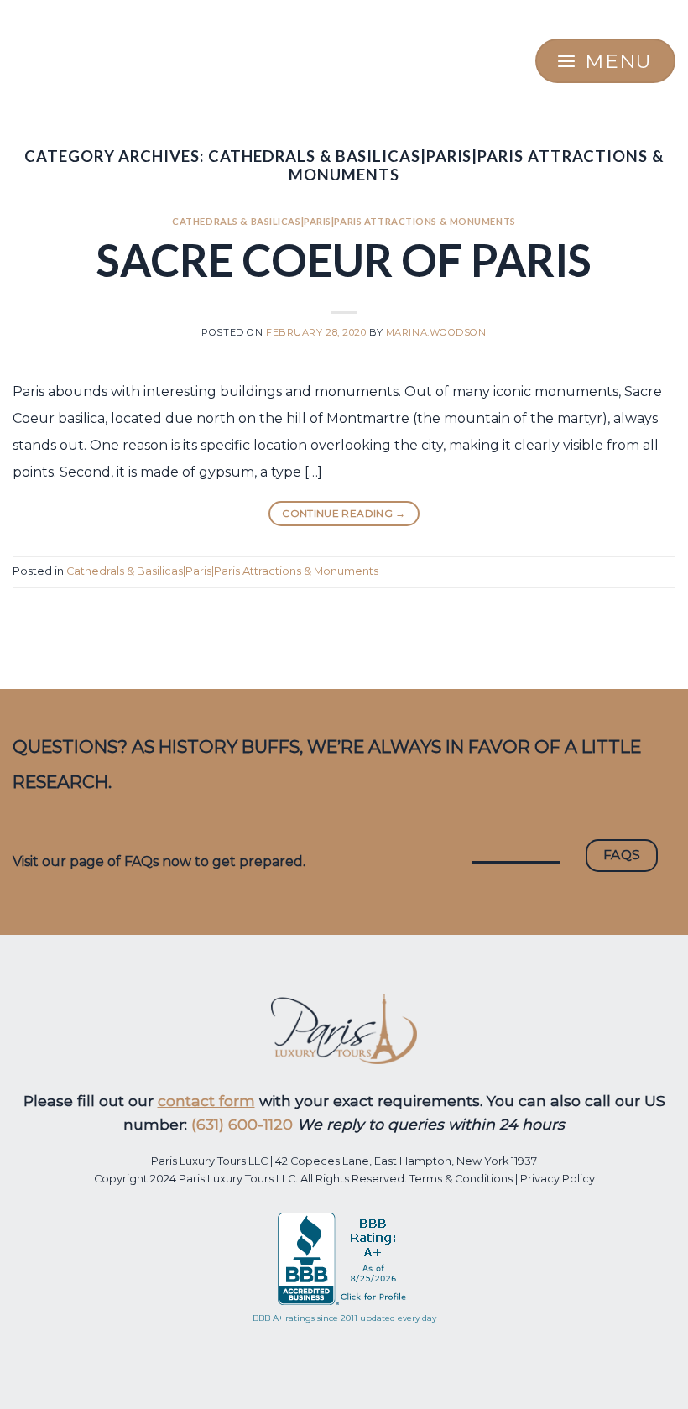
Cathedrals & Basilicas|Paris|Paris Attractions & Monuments (343, 221)
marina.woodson (436, 332)
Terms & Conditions (461, 1178)
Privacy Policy (557, 1178)
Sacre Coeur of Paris (344, 259)
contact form (206, 1100)
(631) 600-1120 (242, 1124)
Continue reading (344, 513)
